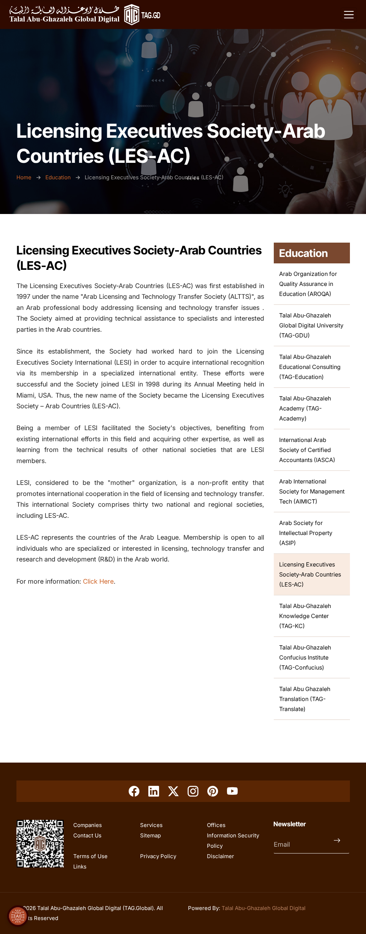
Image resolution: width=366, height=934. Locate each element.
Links (79, 866)
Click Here (98, 581)
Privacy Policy (158, 856)
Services (151, 825)
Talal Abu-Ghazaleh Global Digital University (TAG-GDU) (311, 325)
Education (58, 177)
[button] (18, 916)
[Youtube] (232, 791)
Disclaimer (220, 856)
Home (24, 177)
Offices (216, 825)
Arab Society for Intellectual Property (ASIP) (305, 532)
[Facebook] (134, 791)
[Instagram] (193, 791)
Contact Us (87, 835)
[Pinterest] (212, 791)
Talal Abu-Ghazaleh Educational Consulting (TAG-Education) (310, 366)
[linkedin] (153, 791)
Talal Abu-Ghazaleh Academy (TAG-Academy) (305, 408)
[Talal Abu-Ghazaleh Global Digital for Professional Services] (84, 14)
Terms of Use (90, 856)
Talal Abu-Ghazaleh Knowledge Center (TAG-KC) (305, 615)
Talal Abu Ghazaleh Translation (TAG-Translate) (304, 698)
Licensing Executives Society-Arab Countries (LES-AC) (310, 574)
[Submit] (339, 844)
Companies (87, 825)
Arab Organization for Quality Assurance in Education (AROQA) (308, 283)
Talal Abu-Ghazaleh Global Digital (264, 908)
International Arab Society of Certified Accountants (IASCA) (307, 449)
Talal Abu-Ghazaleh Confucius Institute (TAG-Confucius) (305, 657)
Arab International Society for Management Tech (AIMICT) (312, 491)
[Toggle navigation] (349, 14)
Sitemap (150, 835)
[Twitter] (173, 791)
